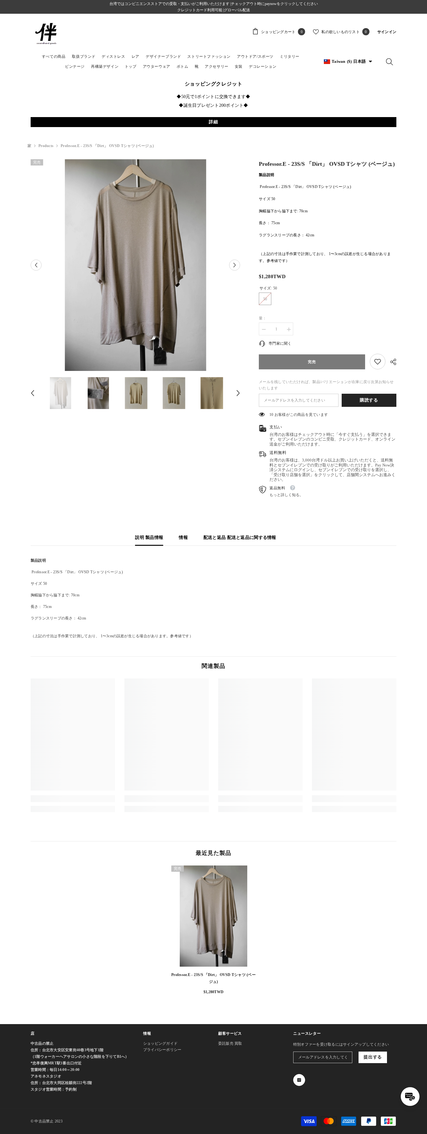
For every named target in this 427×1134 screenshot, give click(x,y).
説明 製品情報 (149, 537)
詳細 (213, 122)
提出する (373, 1057)
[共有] (390, 361)
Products (45, 146)
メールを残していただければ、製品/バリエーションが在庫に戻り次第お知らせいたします (326, 385)
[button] (36, 264)
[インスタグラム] (299, 1080)
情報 (183, 537)
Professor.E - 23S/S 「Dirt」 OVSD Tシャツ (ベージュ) (213, 978)
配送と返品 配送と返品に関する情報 (239, 537)
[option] (135, 265)
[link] (377, 361)
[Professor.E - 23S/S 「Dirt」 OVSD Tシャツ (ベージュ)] (213, 916)
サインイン (386, 32)
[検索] (389, 61)
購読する (369, 400)
